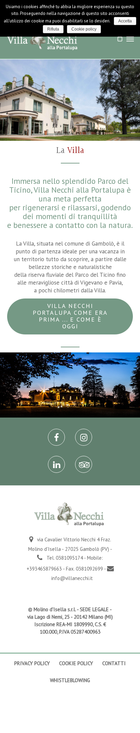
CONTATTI (114, 663)
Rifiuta (53, 29)
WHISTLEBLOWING (70, 680)
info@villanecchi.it (72, 578)
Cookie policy (84, 29)
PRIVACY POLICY (32, 663)
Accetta (125, 21)
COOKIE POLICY (76, 663)
